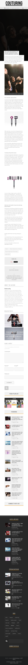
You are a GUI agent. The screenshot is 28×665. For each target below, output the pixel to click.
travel (19, 633)
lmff (18, 622)
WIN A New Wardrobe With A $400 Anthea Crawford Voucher (17, 604)
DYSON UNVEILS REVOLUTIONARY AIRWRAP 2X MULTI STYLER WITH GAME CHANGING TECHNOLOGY (14, 334)
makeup (7, 625)
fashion (7, 620)
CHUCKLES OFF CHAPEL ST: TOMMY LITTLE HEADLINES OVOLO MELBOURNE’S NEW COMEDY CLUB (17, 418)
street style (7, 633)
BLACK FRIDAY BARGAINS (14, 270)
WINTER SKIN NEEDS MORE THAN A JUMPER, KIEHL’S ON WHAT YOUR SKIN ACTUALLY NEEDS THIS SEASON (17, 434)
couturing (17, 617)
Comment (7, 351)
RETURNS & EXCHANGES (11, 661)
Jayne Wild (7, 254)
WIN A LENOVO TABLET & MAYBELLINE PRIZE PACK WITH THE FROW (17, 583)
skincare (7, 630)
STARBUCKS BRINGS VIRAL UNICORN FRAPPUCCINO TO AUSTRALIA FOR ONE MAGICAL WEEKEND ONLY (16, 452)
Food (20, 620)
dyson (6, 248)
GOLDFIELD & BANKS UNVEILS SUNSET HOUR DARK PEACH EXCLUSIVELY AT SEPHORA (16, 486)
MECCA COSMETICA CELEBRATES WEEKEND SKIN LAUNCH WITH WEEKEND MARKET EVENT (17, 494)
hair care (16, 61)
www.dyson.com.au (8, 244)
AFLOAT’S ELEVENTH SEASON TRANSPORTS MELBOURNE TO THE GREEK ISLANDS (17, 461)
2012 (6, 617)
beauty (11, 617)
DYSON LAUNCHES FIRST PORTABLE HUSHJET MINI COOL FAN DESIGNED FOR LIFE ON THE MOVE (14, 321)
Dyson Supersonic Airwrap (11, 155)
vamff (6, 636)
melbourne (17, 628)
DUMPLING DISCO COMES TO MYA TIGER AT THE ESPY (17, 478)
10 (20, 600)
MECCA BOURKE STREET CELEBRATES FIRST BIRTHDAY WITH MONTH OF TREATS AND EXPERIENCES (16, 470)
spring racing (14, 630)
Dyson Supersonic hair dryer (17, 99)
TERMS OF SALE (19, 661)
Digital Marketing (16, 658)
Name (7, 366)
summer (14, 633)
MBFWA (12, 625)
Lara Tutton (15, 606)
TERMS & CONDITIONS (14, 663)
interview (7, 622)
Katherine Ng (11, 325)
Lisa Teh (14, 577)
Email (16, 366)
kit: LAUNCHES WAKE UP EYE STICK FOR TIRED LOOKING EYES (17, 426)
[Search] (23, 8)
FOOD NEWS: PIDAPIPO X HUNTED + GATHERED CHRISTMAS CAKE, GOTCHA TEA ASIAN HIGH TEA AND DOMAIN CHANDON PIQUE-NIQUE (14, 277)
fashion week (13, 620)
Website (7, 374)
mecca (17, 625)
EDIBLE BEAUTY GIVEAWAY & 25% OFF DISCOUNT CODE (17, 590)
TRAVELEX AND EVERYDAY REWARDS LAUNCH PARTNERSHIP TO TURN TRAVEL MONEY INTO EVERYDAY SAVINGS (17, 443)
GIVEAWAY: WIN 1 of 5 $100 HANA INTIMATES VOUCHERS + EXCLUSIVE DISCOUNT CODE (17, 574)
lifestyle (13, 622)
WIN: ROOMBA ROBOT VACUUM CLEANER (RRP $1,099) (16, 597)
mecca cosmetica (9, 628)
